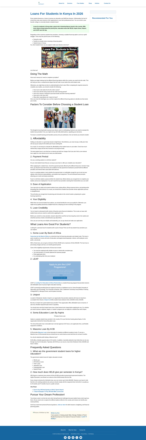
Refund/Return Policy (75, 433)
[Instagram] (77, 437)
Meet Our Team (72, 430)
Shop (90, 3)
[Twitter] (69, 437)
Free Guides (80, 3)
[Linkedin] (73, 437)
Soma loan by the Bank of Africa (39, 236)
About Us (61, 3)
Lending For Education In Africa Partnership (48, 283)
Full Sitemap (91, 433)
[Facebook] (65, 437)
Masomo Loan (42, 332)
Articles (97, 3)
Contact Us (107, 3)
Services (69, 3)
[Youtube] (80, 437)
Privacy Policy (84, 433)
